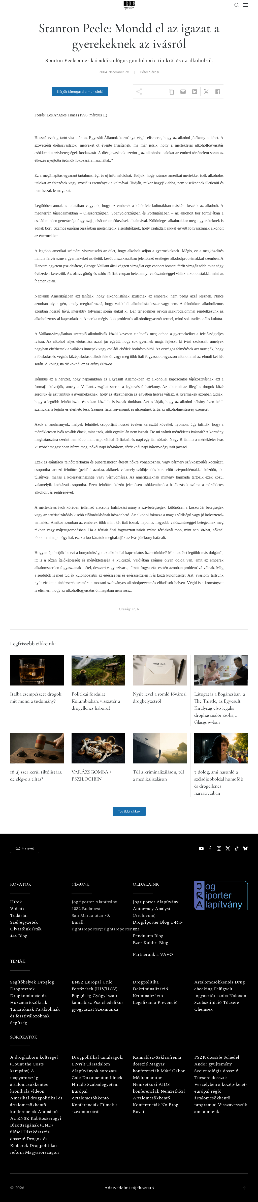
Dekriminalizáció (150, 988)
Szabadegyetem (102, 1084)
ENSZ (78, 982)
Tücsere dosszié (210, 1077)
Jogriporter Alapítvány (155, 901)
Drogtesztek (22, 988)
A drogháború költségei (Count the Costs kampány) (34, 1064)
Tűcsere (231, 1002)
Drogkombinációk (28, 995)
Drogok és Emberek (28, 1142)
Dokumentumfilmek (102, 1077)
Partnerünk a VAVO (153, 954)
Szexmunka (106, 1009)
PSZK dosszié (208, 1057)
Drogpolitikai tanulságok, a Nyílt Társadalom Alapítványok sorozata (97, 1064)
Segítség (18, 1022)
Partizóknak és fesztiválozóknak (35, 1012)
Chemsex (203, 1009)
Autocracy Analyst (151, 908)
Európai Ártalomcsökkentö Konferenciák (90, 1098)
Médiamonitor (147, 1077)
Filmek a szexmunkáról (95, 1108)
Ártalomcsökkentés (213, 982)
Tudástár (19, 915)
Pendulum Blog (148, 935)
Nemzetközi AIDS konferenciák (151, 1088)
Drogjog (45, 982)
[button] (236, 5)
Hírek (16, 901)
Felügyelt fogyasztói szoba (213, 992)
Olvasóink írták (26, 929)
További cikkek (129, 811)
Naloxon (237, 995)
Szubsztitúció (208, 1002)
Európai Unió (99, 982)
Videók (17, 908)
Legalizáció (144, 1002)
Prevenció (167, 1002)
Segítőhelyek (23, 982)
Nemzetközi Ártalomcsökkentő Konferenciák (159, 1098)
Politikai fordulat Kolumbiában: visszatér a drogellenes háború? (96, 701)
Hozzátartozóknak (28, 1002)
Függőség (81, 995)
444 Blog (18, 935)
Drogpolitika (146, 982)
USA (135, 609)
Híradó (79, 1084)
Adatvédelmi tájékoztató (129, 1187)
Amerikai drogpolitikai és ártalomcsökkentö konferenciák (36, 1105)
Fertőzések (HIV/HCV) (94, 988)
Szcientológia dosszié (216, 1070)
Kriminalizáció (148, 995)
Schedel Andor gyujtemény (216, 1060)
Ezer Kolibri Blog (150, 942)
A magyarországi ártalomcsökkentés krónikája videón (29, 1081)
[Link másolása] (171, 91)
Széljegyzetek (24, 922)
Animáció (48, 1111)
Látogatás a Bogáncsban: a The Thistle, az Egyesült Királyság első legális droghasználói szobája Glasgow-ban (219, 708)
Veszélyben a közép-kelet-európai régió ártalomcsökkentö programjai (220, 1094)
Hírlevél (28, 848)
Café (76, 1077)
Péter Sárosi (149, 72)
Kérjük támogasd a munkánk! (80, 91)
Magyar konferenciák (149, 1067)
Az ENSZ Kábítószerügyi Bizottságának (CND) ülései (35, 1125)
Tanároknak (22, 1009)
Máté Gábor (172, 1070)
